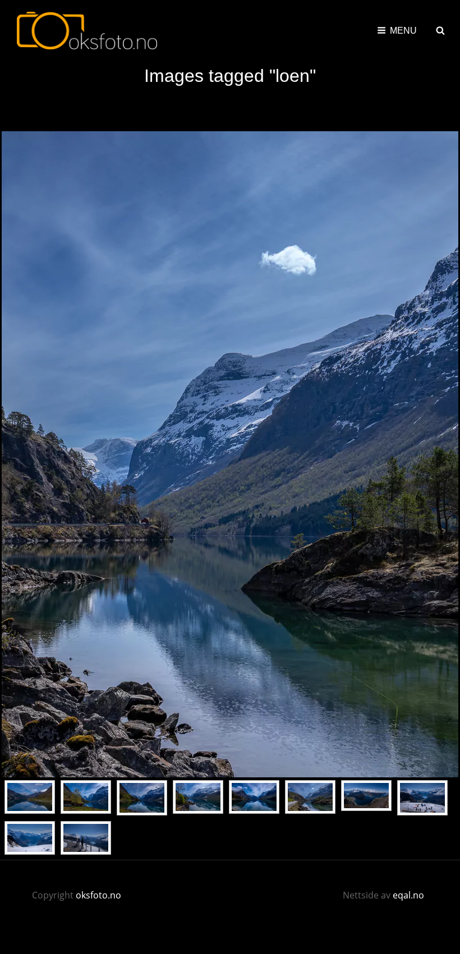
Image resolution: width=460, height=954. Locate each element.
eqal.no (408, 895)
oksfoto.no (98, 895)
